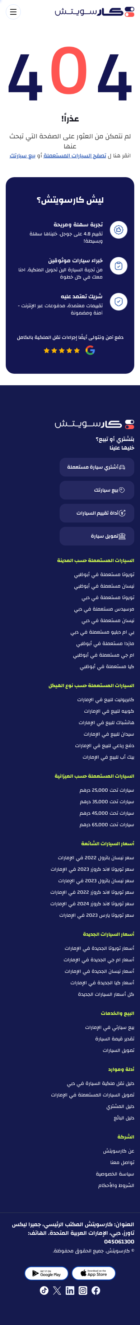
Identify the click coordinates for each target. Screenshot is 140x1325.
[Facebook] (96, 1290)
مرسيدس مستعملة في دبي (104, 609)
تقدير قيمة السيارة (114, 1039)
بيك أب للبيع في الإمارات (108, 757)
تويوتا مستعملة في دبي (107, 597)
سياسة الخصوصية (115, 1174)
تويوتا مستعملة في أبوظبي (104, 574)
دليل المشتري (120, 1106)
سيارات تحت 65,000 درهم (107, 824)
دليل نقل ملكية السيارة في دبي (100, 1083)
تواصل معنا (122, 1162)
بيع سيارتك (23, 155)
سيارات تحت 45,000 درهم (107, 813)
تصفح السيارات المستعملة (74, 155)
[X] (57, 1290)
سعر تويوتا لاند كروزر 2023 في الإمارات (92, 869)
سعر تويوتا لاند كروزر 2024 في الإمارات (92, 903)
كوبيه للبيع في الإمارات (109, 711)
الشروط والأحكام (116, 1185)
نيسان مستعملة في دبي (107, 620)
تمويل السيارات (118, 1050)
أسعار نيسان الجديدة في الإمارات (99, 971)
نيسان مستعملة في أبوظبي (104, 586)
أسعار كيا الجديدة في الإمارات (102, 983)
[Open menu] (27, 11)
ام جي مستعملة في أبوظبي (103, 655)
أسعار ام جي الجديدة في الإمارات (99, 960)
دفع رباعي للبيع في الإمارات (104, 745)
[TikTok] (44, 1290)
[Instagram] (83, 1290)
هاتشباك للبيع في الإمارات (106, 722)
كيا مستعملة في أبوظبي (107, 666)
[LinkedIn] (70, 1290)
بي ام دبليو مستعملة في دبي (102, 632)
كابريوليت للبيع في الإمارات (105, 699)
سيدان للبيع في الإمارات (109, 734)
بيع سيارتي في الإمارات (109, 1027)
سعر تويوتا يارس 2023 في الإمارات (96, 915)
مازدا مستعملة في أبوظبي (105, 643)
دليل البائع (124, 1118)
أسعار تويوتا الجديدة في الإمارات (99, 948)
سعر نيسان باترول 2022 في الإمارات (96, 857)
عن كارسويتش (118, 1151)
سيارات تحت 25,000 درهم (107, 790)
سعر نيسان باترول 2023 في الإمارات (96, 880)
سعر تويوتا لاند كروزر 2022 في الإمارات (92, 892)
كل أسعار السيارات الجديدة (106, 994)
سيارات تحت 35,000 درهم (107, 801)
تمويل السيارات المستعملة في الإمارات (92, 1095)
